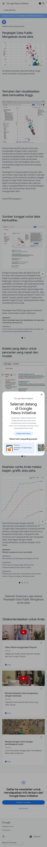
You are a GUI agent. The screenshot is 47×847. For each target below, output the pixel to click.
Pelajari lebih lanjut (23, 433)
